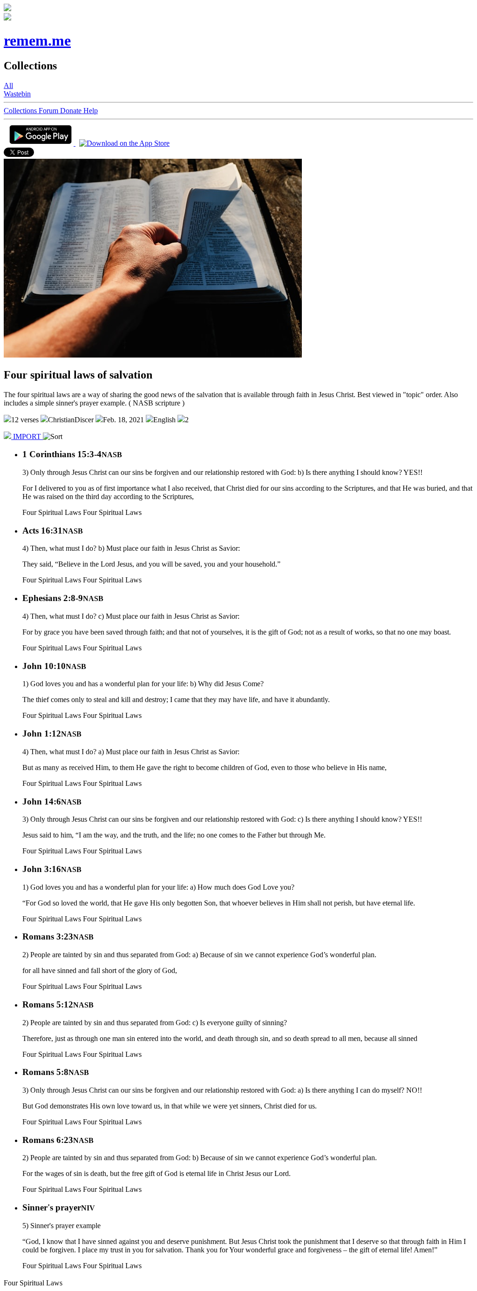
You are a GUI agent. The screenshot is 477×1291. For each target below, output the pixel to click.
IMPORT (27, 436)
